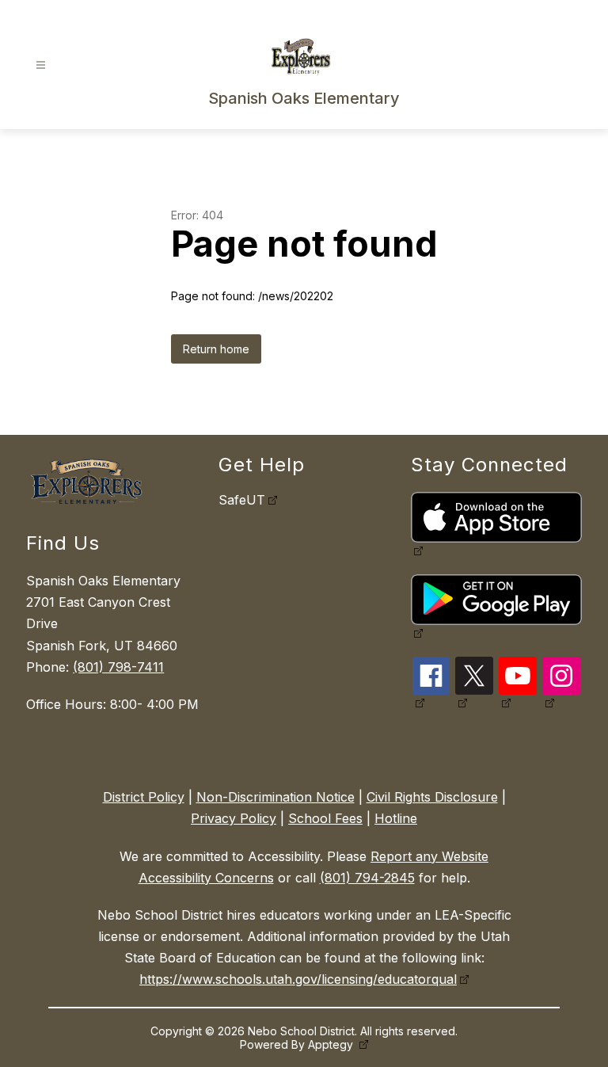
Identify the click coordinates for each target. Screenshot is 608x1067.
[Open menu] (41, 65)
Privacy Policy (233, 818)
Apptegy (332, 1044)
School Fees (325, 818)
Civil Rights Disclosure (432, 797)
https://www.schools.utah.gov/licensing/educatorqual (298, 979)
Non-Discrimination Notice (275, 797)
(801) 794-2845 (367, 878)
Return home (216, 349)
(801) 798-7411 (118, 667)
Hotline (395, 818)
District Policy (143, 797)
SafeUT (241, 500)
